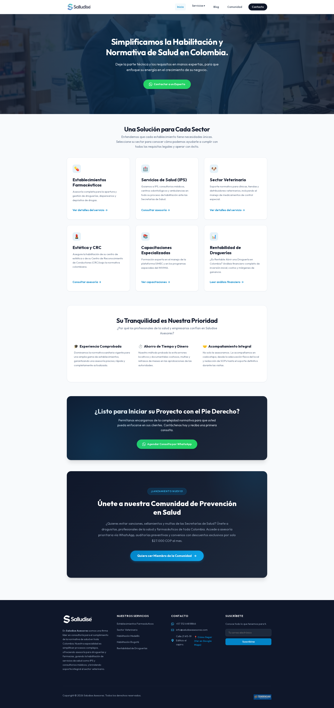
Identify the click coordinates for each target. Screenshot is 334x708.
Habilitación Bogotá (128, 642)
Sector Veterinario (127, 629)
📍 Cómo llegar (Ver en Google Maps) (203, 641)
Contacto (258, 7)
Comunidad (234, 7)
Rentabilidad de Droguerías (132, 648)
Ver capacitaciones (154, 282)
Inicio (180, 7)
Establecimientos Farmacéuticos (135, 623)
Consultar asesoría (154, 210)
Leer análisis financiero (225, 282)
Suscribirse (248, 641)
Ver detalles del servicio (88, 210)
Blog (216, 7)
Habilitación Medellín (128, 635)
